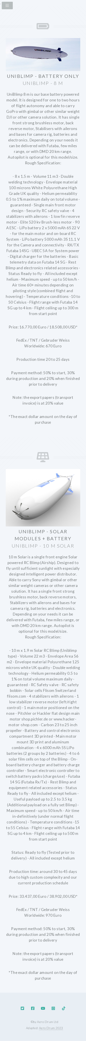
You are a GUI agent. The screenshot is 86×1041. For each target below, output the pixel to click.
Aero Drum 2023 (51, 1028)
